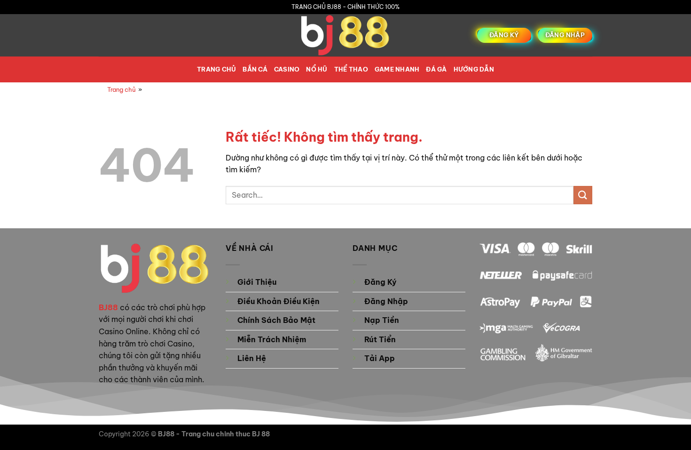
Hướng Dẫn (474, 69)
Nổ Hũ (316, 69)
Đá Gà (436, 69)
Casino (287, 69)
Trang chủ (216, 69)
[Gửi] (582, 195)
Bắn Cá (255, 69)
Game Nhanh (397, 69)
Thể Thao (351, 69)
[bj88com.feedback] (345, 35)
